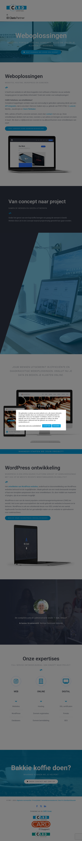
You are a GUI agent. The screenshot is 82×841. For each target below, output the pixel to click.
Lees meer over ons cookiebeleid (29, 426)
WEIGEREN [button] (56, 426)
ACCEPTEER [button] (46, 426)
